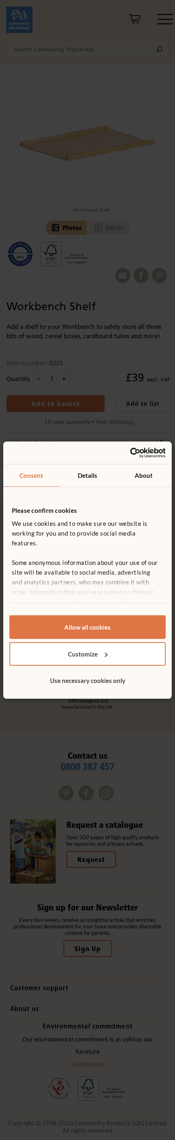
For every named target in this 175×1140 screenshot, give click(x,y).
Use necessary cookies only (87, 680)
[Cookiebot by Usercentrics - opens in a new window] (130, 452)
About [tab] (144, 475)
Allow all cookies (87, 627)
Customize (83, 653)
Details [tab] (88, 475)
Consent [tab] (32, 475)
